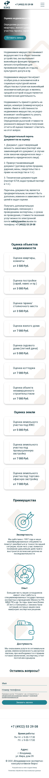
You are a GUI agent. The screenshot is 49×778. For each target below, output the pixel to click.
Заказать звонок (24, 702)
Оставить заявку (15, 38)
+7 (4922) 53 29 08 (24, 4)
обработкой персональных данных (15, 696)
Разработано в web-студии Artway (24, 768)
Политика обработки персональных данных (24, 771)
